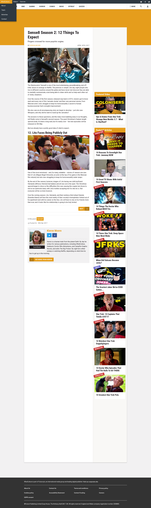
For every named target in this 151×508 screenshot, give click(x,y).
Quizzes (22, 2)
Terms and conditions (81, 488)
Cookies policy (29, 493)
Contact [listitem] (4, 19)
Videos (15, 2)
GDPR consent (28, 497)
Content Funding (79, 493)
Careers (101, 493)
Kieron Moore (35, 45)
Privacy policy (103, 488)
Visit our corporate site (90, 482)
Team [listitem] (3, 10)
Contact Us (52, 488)
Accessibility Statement (57, 493)
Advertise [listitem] (4, 15)
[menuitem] (6, 2)
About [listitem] (3, 6)
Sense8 (40, 219)
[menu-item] (23, 6)
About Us (27, 488)
